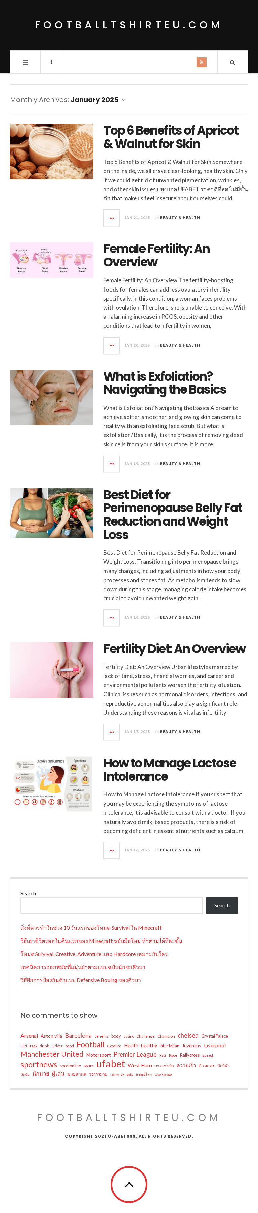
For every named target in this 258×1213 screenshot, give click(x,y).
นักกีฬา (223, 1065)
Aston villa (51, 1036)
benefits (101, 1036)
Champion (166, 1036)
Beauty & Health (180, 217)
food (70, 1045)
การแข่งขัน (164, 1065)
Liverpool (215, 1045)
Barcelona (78, 1035)
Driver (57, 1046)
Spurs (89, 1065)
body (116, 1036)
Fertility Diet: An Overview (174, 648)
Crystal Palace (214, 1036)
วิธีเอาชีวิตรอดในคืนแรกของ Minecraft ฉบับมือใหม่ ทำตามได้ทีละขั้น (101, 940)
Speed (207, 1055)
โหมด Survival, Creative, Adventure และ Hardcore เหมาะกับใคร (94, 954)
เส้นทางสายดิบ (121, 1074)
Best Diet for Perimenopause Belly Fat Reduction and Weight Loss (172, 514)
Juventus (191, 1045)
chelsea (188, 1035)
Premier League (135, 1054)
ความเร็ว (186, 1065)
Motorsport (98, 1055)
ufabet (110, 1063)
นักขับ (25, 1074)
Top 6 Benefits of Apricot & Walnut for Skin (170, 137)
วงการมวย (98, 1074)
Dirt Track (28, 1046)
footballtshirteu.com (129, 25)
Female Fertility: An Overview (156, 255)
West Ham (140, 1065)
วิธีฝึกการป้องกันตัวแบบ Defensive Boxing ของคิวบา (80, 980)
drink (44, 1046)
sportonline (70, 1065)
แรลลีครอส (163, 1074)
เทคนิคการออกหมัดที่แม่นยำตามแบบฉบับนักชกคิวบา (82, 967)
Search (28, 893)
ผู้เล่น (58, 1073)
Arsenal (29, 1035)
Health (131, 1045)
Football (91, 1044)
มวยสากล (76, 1074)
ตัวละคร (207, 1065)
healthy (149, 1045)
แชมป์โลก (144, 1074)
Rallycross (190, 1055)
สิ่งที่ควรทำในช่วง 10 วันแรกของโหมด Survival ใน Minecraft (91, 927)
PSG (162, 1055)
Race (173, 1055)
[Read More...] (112, 218)
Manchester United (52, 1054)
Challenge (146, 1036)
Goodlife (114, 1046)
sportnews (38, 1064)
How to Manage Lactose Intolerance (169, 769)
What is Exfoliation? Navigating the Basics (164, 383)
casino (129, 1036)
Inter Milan (169, 1045)
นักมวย (40, 1073)
